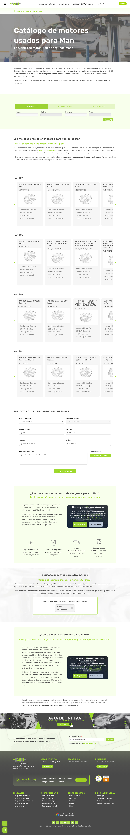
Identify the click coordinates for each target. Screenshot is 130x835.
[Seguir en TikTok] (61, 822)
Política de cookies (103, 801)
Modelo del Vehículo (73, 418)
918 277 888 (101, 766)
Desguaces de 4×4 (21, 803)
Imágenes (95, 451)
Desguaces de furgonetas (24, 801)
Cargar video (81, 524)
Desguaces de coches (22, 796)
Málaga (44, 782)
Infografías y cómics (49, 803)
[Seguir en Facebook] (53, 822)
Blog (71, 806)
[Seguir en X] (68, 822)
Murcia (61, 782)
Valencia (62, 778)
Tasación (82, 4)
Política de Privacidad (89, 743)
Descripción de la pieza (27, 451)
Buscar (122, 4)
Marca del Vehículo (26, 418)
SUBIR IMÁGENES (101, 455)
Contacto (72, 803)
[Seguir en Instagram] (57, 822)
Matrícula (69, 429)
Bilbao (51, 782)
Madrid (44, 778)
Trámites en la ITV (48, 798)
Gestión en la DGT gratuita (51, 762)
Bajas (47, 4)
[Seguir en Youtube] (65, 822)
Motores (29, 11)
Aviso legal (100, 796)
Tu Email (22, 440)
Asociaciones (19, 806)
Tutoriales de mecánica (50, 806)
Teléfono (69, 440)
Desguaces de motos (22, 798)
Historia (72, 801)
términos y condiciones (95, 517)
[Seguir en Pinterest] (76, 822)
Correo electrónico (75, 736)
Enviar (110, 740)
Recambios (63, 4)
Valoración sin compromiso (78, 762)
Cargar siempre (95, 524)
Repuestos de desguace (105, 762)
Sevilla (69, 778)
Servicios (72, 798)
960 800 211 (46, 766)
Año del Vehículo (25, 429)
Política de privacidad (104, 798)
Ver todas (81, 780)
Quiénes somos (74, 796)
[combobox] (27, 114)
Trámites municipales (49, 801)
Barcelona (52, 778)
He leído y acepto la (84, 743)
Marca (35, 11)
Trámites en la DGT (48, 796)
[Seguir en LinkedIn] (72, 822)
